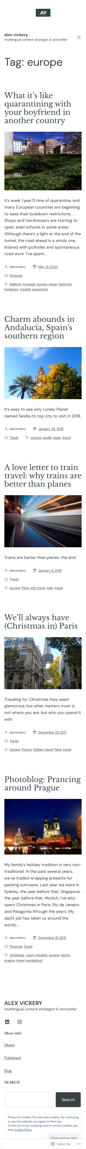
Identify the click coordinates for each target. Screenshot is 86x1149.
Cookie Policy (23, 1130)
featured (64, 284)
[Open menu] (79, 37)
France (27, 749)
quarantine (40, 289)
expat (53, 284)
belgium (16, 284)
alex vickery (16, 35)
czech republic (36, 955)
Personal (16, 275)
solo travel (37, 588)
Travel (14, 437)
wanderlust (34, 960)
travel (66, 437)
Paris (25, 588)
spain (57, 437)
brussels (29, 284)
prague (9, 960)
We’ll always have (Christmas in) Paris (41, 622)
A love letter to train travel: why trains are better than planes (43, 475)
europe (42, 284)
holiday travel (43, 749)
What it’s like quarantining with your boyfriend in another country (37, 108)
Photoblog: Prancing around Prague (42, 783)
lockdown (11, 289)
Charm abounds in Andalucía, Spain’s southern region (39, 327)
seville (47, 437)
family (65, 955)
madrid (25, 289)
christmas (17, 955)
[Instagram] (19, 1022)
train (50, 588)
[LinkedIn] (7, 1022)
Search (68, 1099)
